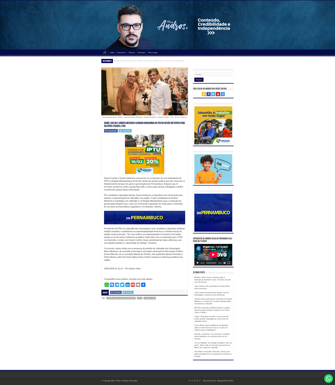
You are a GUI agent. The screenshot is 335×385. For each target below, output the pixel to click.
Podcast (132, 53)
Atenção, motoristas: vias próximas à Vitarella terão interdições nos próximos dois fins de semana (211, 336)
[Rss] (204, 94)
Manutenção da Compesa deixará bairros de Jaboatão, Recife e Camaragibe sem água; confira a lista (149, 61)
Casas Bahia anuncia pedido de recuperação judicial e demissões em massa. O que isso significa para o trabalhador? (211, 327)
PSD (139, 298)
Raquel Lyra (150, 298)
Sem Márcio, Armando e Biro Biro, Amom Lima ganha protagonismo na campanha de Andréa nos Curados (213, 354)
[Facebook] (208, 94)
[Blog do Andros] (167, 24)
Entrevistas (121, 53)
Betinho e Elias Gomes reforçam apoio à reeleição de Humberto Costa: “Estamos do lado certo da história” (212, 279)
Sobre (112, 53)
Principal (104, 52)
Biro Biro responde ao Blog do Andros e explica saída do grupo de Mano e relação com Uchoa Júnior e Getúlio (212, 310)
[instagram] (223, 94)
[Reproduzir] (197, 263)
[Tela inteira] (229, 263)
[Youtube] (218, 94)
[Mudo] (224, 263)
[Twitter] (213, 94)
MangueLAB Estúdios (225, 381)
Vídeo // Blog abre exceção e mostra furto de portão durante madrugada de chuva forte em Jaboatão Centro (211, 319)
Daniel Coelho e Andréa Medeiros (121, 298)
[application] (213, 255)
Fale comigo (152, 53)
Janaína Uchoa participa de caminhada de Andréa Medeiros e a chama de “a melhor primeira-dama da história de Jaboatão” (213, 301)
